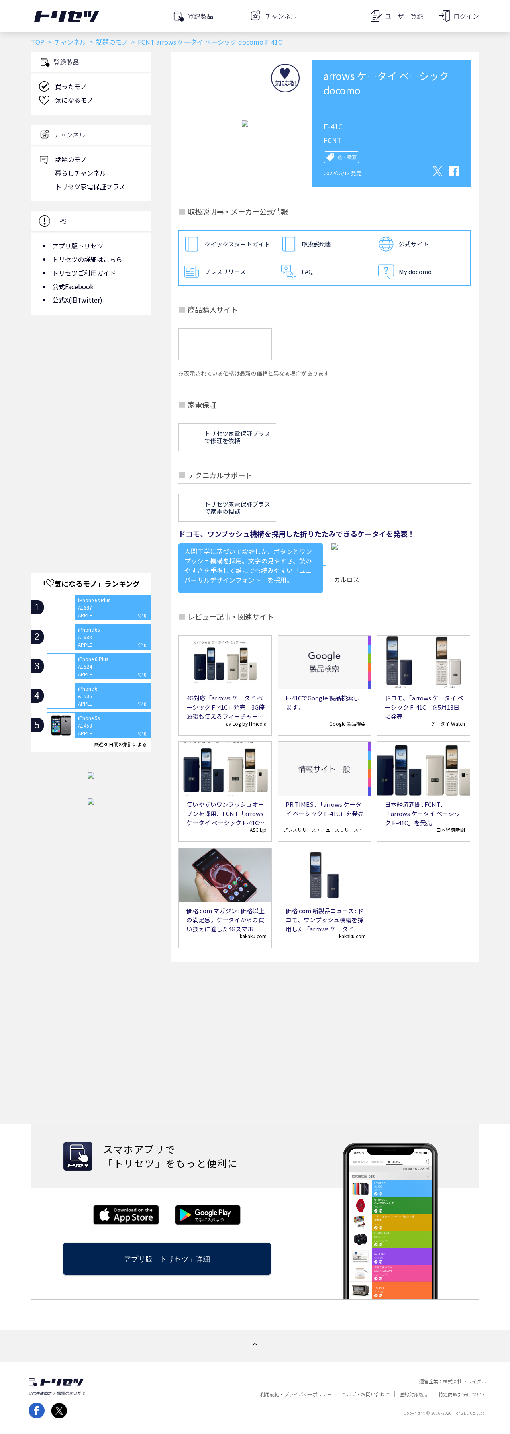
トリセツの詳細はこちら (87, 259)
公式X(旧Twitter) (77, 300)
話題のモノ (112, 42)
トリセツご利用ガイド (84, 273)
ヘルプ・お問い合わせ (366, 1394)
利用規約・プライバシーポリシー (296, 1394)
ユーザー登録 (404, 16)
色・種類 (347, 157)
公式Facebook (73, 286)
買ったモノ (71, 86)
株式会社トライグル (464, 1381)
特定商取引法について (462, 1394)
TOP (37, 42)
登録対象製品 (414, 1394)
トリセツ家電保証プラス (90, 186)
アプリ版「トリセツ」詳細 (167, 1259)
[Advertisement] (91, 384)
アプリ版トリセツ (77, 245)
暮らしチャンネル (80, 173)
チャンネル (70, 42)
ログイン (466, 16)
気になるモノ (74, 100)
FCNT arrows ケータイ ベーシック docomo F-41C (210, 42)
